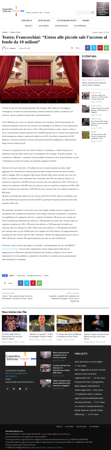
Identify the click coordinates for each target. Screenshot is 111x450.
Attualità (4, 32)
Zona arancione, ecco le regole (88, 361)
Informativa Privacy (38, 447)
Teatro (46, 275)
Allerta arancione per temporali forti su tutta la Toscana (102, 11)
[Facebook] (87, 47)
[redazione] (4, 48)
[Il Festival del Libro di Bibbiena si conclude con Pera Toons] (69, 323)
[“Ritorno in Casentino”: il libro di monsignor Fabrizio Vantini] (41, 323)
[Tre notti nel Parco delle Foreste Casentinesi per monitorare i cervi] (85, 135)
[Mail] (14, 389)
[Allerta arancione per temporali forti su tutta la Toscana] (95, 68)
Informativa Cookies (54, 447)
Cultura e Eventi (15, 32)
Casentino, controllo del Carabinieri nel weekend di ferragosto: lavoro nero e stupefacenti (64, 298)
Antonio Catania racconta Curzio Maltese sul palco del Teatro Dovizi (96, 336)
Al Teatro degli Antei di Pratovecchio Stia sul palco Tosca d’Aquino (12, 336)
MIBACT (11, 275)
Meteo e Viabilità (87, 80)
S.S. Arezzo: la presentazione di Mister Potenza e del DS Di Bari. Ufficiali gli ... (89, 410)
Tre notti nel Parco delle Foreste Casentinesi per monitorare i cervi (98, 136)
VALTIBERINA (94, 426)
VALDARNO (69, 426)
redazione (12, 48)
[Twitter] (94, 47)
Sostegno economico (34, 275)
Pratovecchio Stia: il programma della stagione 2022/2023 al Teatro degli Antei (89, 386)
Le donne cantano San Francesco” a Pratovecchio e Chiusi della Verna (99, 97)
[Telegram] (20, 389)
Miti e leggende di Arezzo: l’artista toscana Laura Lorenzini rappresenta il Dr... (90, 373)
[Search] (92, 12)
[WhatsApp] (106, 47)
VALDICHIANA (81, 426)
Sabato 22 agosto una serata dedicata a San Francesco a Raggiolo (100, 110)
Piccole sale (21, 275)
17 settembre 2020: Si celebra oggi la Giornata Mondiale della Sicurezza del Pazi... (89, 398)
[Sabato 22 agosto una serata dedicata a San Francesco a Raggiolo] (85, 109)
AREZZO (59, 426)
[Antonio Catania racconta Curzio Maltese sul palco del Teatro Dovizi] (96, 323)
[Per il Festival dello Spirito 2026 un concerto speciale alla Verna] (85, 122)
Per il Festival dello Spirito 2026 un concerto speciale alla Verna (99, 123)
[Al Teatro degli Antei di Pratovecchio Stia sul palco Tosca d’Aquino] (14, 323)
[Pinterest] (100, 47)
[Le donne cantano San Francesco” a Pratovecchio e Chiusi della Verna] (85, 95)
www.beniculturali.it (10, 249)
